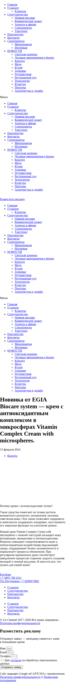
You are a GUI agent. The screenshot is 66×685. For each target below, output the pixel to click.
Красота (20, 60)
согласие (16, 660)
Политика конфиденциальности (20, 623)
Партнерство (15, 34)
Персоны (20, 87)
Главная (12, 4)
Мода (18, 64)
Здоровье (20, 70)
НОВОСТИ (14, 51)
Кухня (18, 67)
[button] (33, 97)
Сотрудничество (17, 14)
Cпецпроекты (23, 27)
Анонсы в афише (25, 24)
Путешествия (23, 74)
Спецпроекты (16, 41)
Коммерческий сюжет (28, 21)
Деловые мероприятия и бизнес (34, 57)
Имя (3, 648)
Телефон (5, 656)
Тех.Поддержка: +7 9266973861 (19, 581)
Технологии (22, 80)
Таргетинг (21, 31)
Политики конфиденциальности (20, 677)
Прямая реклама (25, 17)
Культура (20, 84)
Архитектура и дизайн (29, 90)
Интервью (21, 47)
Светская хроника (26, 54)
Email (4, 652)
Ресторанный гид (25, 77)
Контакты (13, 37)
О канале (13, 7)
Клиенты (20, 11)
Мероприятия (23, 44)
